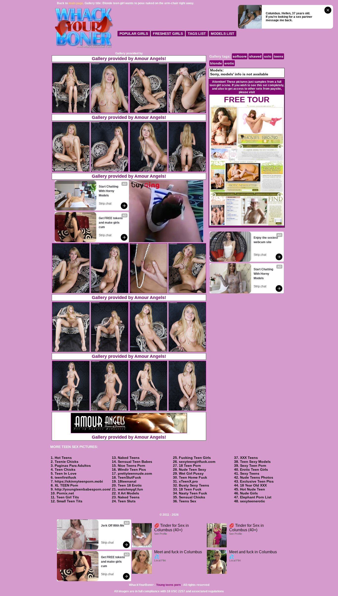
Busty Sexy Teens (194, 485)
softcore (240, 56)
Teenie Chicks (66, 462)
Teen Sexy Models (255, 462)
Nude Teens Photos (256, 477)
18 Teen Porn (190, 466)
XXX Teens (249, 458)
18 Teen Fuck (190, 489)
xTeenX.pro (188, 481)
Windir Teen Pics (132, 469)
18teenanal (127, 481)
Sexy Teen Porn (253, 466)
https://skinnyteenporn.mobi (79, 481)
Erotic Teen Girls (254, 469)
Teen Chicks (65, 469)
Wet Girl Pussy (191, 473)
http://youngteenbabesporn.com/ (83, 489)
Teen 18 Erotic (130, 485)
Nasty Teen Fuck (193, 493)
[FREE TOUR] (246, 224)
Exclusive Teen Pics (257, 481)
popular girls (134, 34)
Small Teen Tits (69, 501)
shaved (255, 56)
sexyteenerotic (252, 501)
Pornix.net (65, 493)
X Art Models (128, 493)
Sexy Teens (249, 473)
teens (278, 56)
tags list (197, 34)
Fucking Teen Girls (195, 458)
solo (267, 56)
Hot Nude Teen (252, 489)
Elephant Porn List (255, 497)
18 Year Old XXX (253, 485)
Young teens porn (168, 585)
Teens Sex (187, 501)
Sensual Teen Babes (135, 462)
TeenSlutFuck (129, 477)
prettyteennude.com (135, 473)
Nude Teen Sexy (192, 469)
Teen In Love (65, 473)
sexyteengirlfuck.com (197, 462)
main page (76, 3)
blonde (216, 63)
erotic (229, 63)
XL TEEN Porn (66, 485)
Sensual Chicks (192, 497)
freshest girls (168, 34)
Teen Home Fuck (193, 477)
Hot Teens (63, 458)
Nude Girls (249, 493)
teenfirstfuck (65, 477)
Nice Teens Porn (131, 466)
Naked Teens (129, 458)
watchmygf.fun (130, 489)
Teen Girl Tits (67, 497)
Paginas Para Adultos (73, 466)
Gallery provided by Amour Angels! (129, 58)
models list (222, 34)
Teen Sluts (127, 501)
